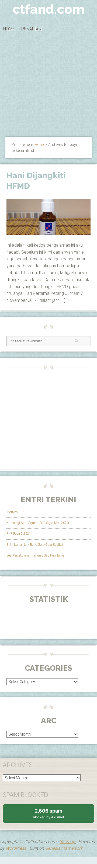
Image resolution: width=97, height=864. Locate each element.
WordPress (16, 848)
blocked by (54, 815)
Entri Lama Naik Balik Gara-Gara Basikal (34, 545)
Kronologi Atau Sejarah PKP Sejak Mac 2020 (37, 523)
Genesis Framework (63, 848)
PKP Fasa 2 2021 (18, 534)
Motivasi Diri (15, 512)
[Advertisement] (48, 86)
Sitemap (68, 841)
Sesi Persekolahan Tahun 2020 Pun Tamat (35, 555)
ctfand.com (48, 9)
